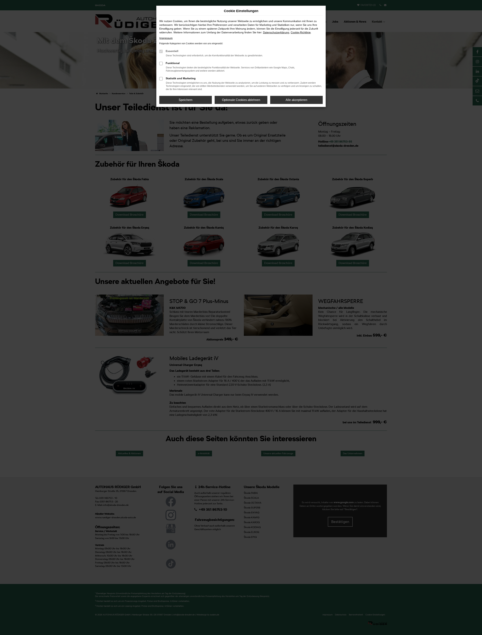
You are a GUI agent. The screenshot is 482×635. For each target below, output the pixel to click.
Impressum (166, 38)
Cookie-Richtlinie (301, 32)
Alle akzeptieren (296, 100)
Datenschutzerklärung (276, 32)
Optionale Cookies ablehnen (241, 100)
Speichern (185, 100)
